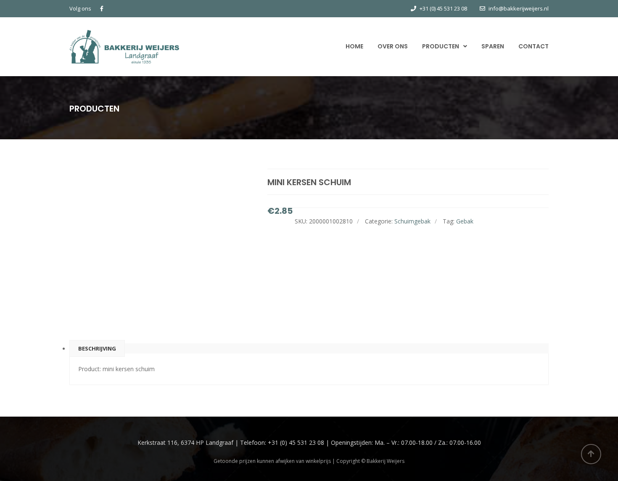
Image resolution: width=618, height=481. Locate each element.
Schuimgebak (412, 221)
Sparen (492, 46)
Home (354, 46)
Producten (440, 46)
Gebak (464, 221)
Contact (533, 46)
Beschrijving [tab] (97, 348)
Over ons (393, 46)
